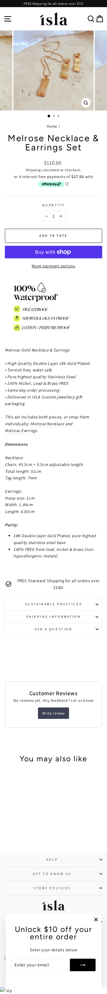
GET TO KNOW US (52, 874)
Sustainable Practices (53, 604)
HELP (52, 859)
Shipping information (53, 616)
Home (52, 126)
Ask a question (53, 629)
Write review (53, 713)
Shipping (33, 169)
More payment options (53, 266)
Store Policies (51, 888)
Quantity (53, 205)
